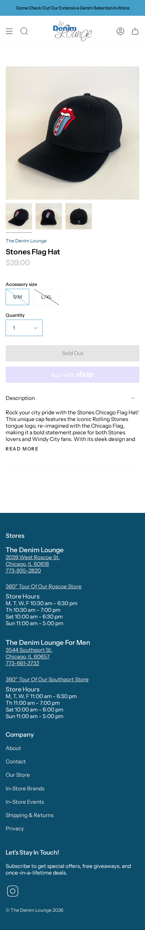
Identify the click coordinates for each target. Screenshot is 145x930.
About (13, 748)
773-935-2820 (23, 570)
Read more (22, 449)
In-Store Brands (25, 788)
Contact (16, 761)
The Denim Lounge (26, 240)
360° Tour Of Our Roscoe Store (44, 586)
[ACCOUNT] (120, 31)
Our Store (18, 774)
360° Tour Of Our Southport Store (47, 679)
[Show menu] (9, 31)
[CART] (135, 31)
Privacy (15, 828)
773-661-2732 (22, 663)
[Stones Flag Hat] (19, 216)
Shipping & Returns (29, 815)
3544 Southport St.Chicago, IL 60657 (29, 653)
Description (20, 398)
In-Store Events (25, 801)
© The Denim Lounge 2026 (34, 910)
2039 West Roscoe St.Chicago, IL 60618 (33, 560)
